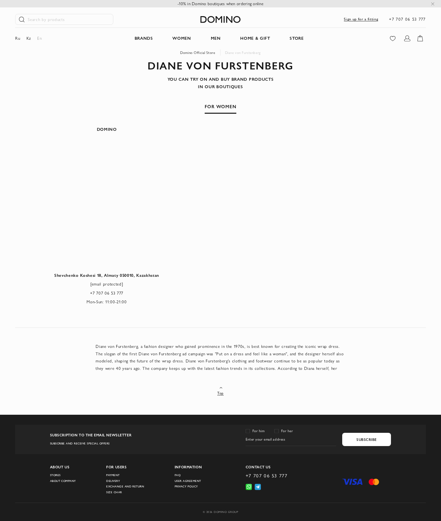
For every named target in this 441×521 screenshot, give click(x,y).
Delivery (113, 481)
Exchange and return (125, 486)
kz (28, 38)
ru (17, 38)
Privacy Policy (186, 486)
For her (287, 431)
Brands (144, 38)
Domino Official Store (197, 53)
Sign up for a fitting (361, 19)
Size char (114, 492)
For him (258, 431)
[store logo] (220, 19)
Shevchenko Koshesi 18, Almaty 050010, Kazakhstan (106, 275)
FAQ (177, 475)
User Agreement (188, 481)
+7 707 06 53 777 (407, 19)
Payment (112, 475)
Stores (55, 475)
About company (63, 481)
